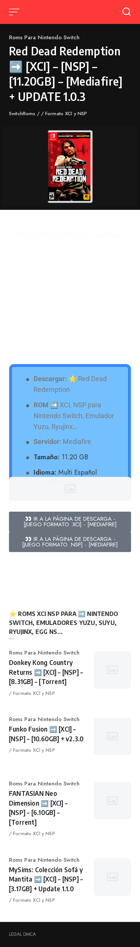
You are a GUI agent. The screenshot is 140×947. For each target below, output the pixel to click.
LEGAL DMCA (22, 934)
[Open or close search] (127, 12)
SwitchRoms (23, 113)
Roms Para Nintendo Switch (44, 37)
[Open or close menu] (15, 12)
